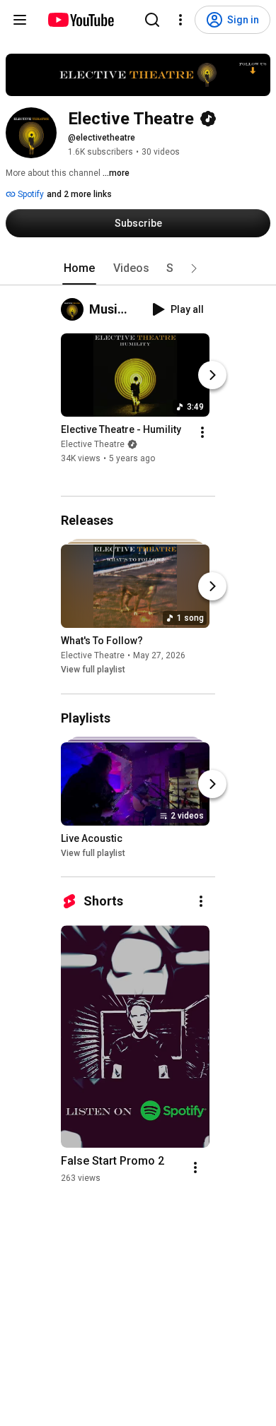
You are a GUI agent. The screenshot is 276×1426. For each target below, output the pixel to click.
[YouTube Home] (80, 20)
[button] (194, 268)
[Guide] (19, 19)
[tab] (79, 268)
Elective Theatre (93, 444)
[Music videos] (75, 309)
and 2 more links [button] (79, 194)
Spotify (30, 194)
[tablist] (138, 268)
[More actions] (202, 432)
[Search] (152, 19)
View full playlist (93, 670)
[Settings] (180, 19)
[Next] (212, 375)
